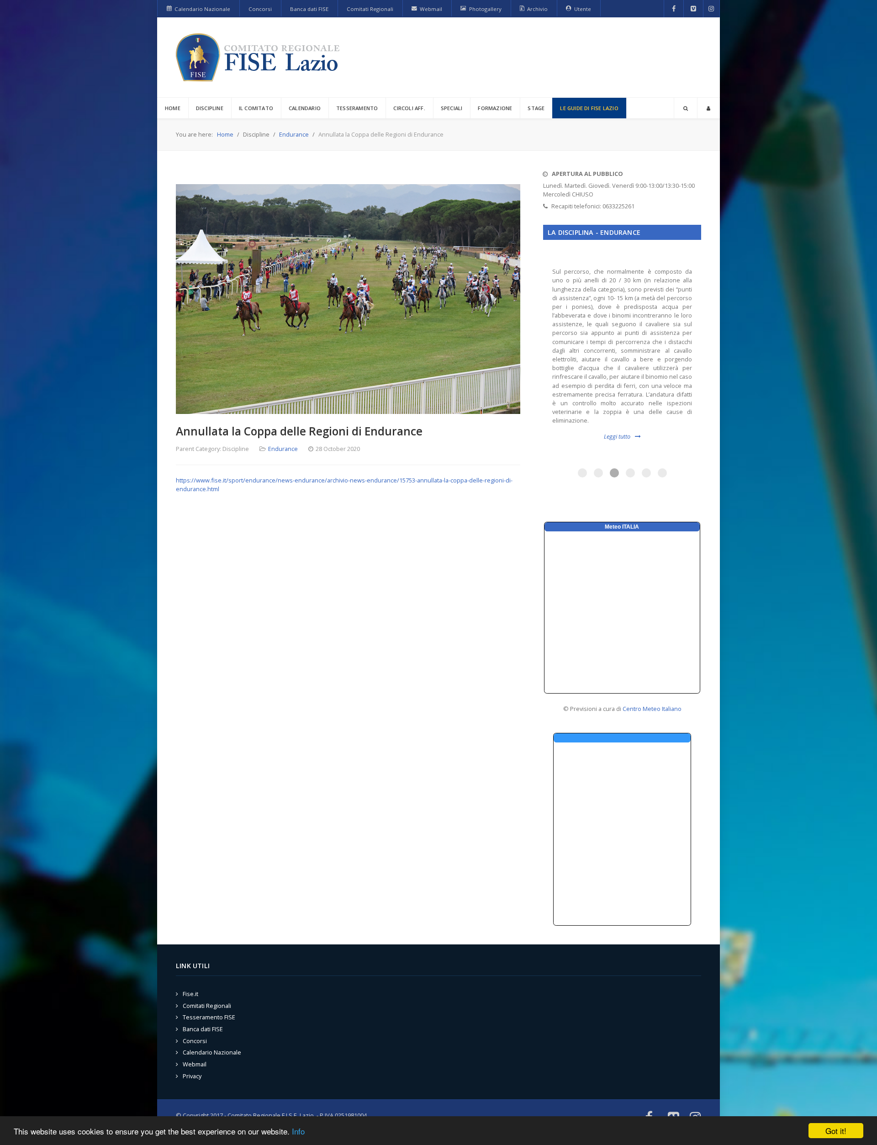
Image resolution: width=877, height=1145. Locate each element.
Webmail (194, 1064)
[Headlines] (259, 57)
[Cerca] (685, 108)
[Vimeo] (693, 8)
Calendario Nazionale (212, 1052)
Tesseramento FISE (209, 1017)
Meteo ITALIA (622, 527)
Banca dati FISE (203, 1029)
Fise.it (190, 994)
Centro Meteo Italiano (652, 709)
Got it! (835, 1130)
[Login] (708, 108)
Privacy (192, 1076)
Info (298, 1131)
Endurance (283, 449)
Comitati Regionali (207, 1006)
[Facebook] (674, 8)
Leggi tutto (617, 436)
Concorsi (195, 1041)
